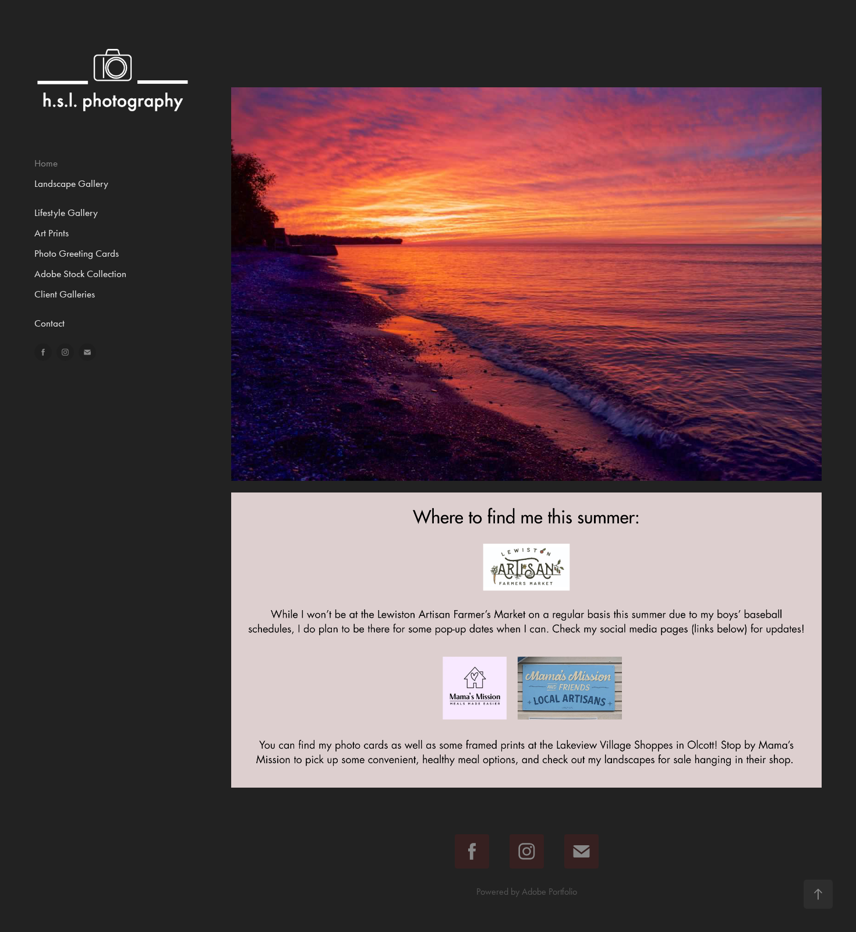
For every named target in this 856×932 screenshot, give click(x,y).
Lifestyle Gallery (66, 212)
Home (46, 163)
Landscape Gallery (71, 183)
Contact (49, 323)
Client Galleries (64, 294)
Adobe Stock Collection (80, 273)
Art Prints (51, 233)
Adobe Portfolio (549, 891)
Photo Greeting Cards (76, 253)
